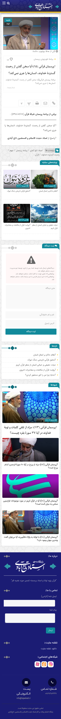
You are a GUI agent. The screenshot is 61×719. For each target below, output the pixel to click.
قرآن (37, 154)
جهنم (11, 150)
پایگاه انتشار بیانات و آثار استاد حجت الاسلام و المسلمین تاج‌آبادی (30, 712)
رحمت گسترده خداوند (50, 154)
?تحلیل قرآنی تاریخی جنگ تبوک (18, 191)
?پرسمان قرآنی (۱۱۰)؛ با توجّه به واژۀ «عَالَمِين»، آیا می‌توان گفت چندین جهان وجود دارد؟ (31, 538)
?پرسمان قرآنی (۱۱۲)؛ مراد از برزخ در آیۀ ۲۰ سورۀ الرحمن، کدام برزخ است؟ (31, 466)
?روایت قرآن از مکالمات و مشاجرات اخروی (37, 370)
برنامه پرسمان (21, 150)
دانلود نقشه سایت (49, 649)
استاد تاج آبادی (36, 150)
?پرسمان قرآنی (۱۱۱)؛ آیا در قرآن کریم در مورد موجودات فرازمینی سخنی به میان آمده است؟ (30, 502)
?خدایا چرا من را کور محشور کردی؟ (40, 375)
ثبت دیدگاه (31, 331)
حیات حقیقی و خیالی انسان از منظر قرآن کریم (36, 365)
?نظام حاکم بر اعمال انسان (48, 191)
